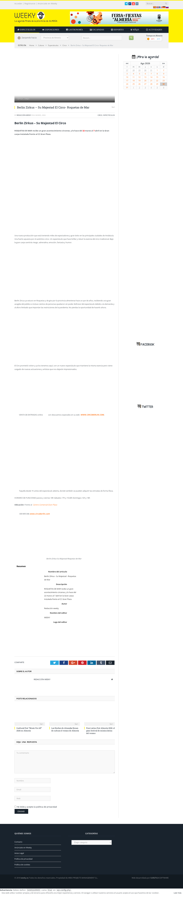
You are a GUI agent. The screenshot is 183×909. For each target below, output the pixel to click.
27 (127, 70)
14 (151, 77)
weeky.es (25, 877)
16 (164, 77)
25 (134, 84)
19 (139, 80)
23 (164, 80)
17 (127, 80)
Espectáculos (109, 115)
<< (127, 63)
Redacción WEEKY (24, 115)
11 (134, 77)
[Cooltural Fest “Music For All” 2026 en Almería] (29, 715)
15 (157, 77)
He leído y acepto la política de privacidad (37, 806)
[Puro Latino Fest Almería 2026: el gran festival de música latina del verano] (99, 715)
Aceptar (166, 893)
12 (139, 77)
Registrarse (29, 3)
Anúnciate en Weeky (47, 3)
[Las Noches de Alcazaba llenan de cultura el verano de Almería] (64, 715)
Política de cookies (22, 864)
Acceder (18, 3)
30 (145, 70)
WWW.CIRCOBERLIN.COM (92, 414)
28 (134, 70)
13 (145, 77)
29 (139, 70)
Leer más (177, 893)
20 (145, 80)
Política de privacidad (23, 859)
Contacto (18, 842)
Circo (100, 115)
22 (157, 80)
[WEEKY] (35, 16)
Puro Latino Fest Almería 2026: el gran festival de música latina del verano (100, 731)
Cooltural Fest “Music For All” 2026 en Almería (29, 729)
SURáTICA (154, 877)
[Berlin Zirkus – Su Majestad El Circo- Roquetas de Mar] (64, 78)
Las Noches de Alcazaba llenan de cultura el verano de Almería (65, 729)
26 (139, 84)
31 (151, 70)
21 (151, 80)
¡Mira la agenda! (147, 57)
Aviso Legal (19, 853)
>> (163, 63)
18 (134, 80)
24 (127, 84)
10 (127, 77)
